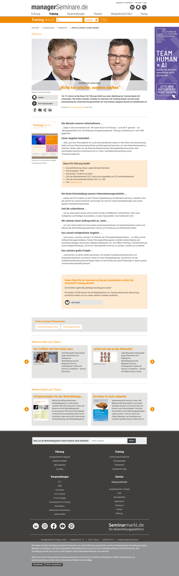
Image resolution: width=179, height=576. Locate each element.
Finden (104, 20)
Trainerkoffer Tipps (119, 469)
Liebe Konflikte (59, 514)
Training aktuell (48, 28)
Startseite (35, 28)
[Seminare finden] (126, 527)
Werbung (119, 513)
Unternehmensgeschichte (47, 327)
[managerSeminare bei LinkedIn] (36, 526)
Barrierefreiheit (119, 497)
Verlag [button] (144, 13)
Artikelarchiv (62, 28)
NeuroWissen (60, 506)
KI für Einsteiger (60, 498)
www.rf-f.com (76, 182)
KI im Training (59, 494)
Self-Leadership (60, 465)
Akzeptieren (38, 564)
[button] (45, 98)
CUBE (60, 486)
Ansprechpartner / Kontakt (119, 489)
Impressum (119, 505)
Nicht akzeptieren (54, 564)
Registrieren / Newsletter (124, 3)
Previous (26, 361)
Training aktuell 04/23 (77, 107)
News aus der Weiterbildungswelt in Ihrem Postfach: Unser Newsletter (61, 441)
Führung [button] (35, 13)
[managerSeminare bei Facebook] (53, 526)
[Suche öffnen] (144, 7)
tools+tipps (59, 490)
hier (90, 560)
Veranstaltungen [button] (76, 13)
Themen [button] (98, 13)
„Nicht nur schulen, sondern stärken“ (85, 28)
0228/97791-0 (108, 540)
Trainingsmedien (119, 461)
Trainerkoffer (119, 465)
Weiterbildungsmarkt (71, 327)
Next (152, 361)
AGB (119, 493)
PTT (59, 482)
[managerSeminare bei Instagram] (45, 526)
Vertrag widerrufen (119, 482)
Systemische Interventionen (59, 510)
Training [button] (53, 13)
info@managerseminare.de (128, 540)
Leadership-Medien (60, 461)
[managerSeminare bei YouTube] (62, 526)
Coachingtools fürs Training (59, 502)
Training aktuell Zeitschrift (119, 457)
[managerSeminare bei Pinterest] (71, 526)
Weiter (131, 440)
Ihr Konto (141, 3)
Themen (119, 509)
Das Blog (59, 469)
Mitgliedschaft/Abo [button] (121, 13)
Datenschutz (119, 501)
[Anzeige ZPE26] (167, 63)
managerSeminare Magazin (59, 457)
